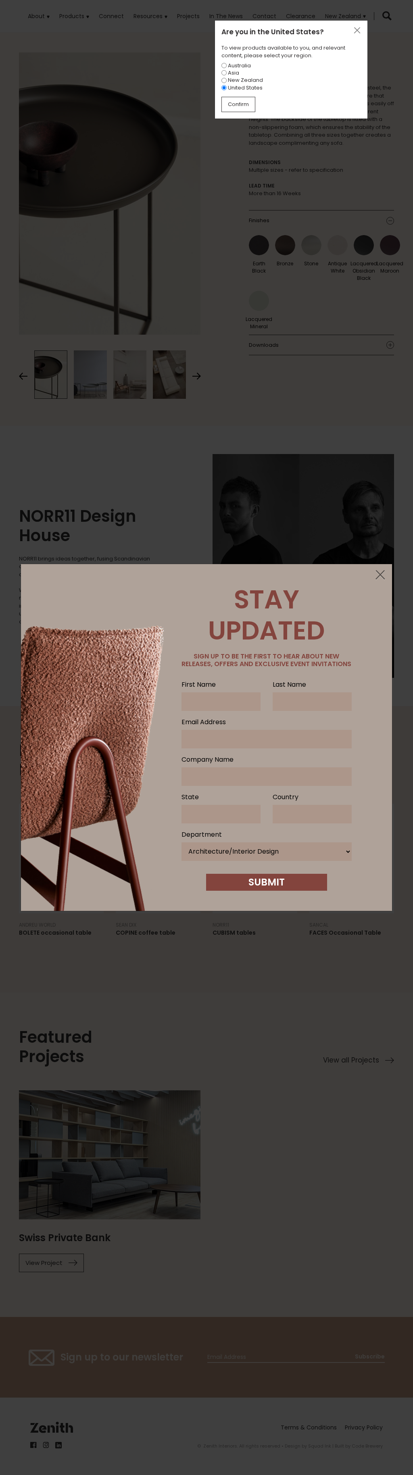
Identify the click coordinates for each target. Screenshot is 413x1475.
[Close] (380, 575)
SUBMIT (266, 882)
